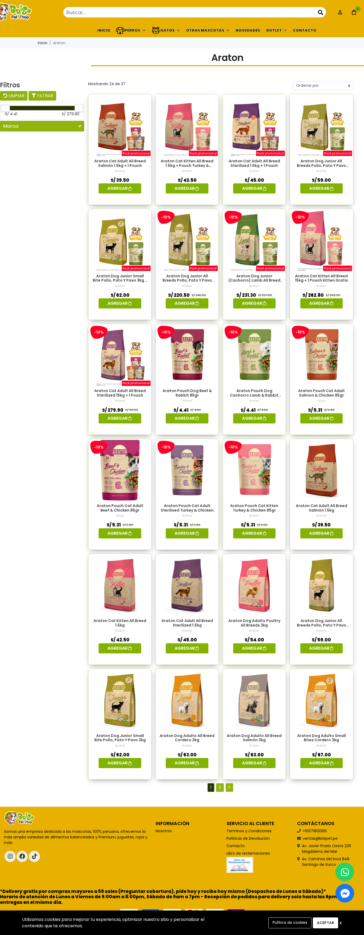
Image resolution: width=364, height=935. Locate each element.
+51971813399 (315, 831)
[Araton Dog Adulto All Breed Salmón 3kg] (254, 700)
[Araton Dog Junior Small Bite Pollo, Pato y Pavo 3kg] (119, 700)
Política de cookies (290, 922)
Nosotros (164, 831)
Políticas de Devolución (248, 838)
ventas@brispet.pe (320, 838)
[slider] (5, 108)
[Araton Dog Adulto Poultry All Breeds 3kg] (254, 585)
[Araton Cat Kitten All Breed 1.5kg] (119, 585)
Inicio (103, 30)
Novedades (248, 30)
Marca (10, 126)
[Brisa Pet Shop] (30, 12)
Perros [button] (132, 30)
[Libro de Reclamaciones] (240, 864)
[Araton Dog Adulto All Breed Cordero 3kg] (187, 700)
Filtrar (44, 96)
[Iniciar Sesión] (340, 12)
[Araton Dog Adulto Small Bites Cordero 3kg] (321, 700)
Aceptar (325, 922)
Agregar (117, 188)
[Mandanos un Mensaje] (344, 893)
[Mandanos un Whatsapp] (344, 872)
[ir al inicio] (19, 818)
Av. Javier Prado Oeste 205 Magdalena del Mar (326, 848)
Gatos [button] (167, 30)
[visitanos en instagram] (10, 856)
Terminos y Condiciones (249, 831)
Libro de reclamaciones (248, 853)
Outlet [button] (274, 30)
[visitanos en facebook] (22, 856)
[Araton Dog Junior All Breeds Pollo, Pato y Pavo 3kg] (321, 585)
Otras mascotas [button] (205, 30)
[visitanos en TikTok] (34, 856)
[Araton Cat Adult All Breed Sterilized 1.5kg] (187, 585)
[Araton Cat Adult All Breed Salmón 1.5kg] (321, 470)
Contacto (304, 30)
